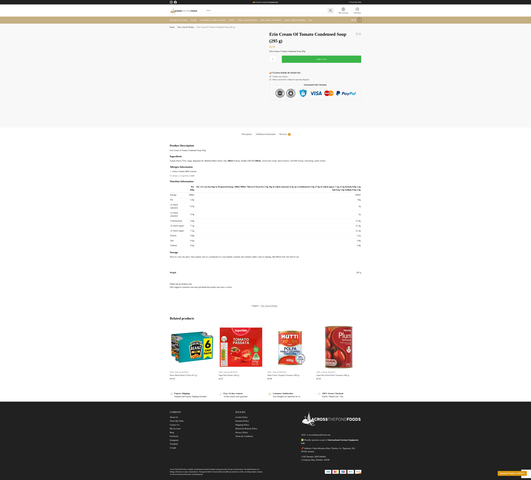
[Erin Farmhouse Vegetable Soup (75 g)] (359, 34)
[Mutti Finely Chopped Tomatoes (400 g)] (290, 347)
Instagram (174, 440)
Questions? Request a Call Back (512, 473)
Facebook (174, 436)
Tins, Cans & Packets (185, 27)
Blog (172, 432)
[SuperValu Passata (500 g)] (241, 347)
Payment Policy (242, 421)
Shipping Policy (242, 425)
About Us (174, 417)
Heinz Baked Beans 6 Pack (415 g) (183, 375)
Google (173, 448)
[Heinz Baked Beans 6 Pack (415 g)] (192, 347)
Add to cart (321, 59)
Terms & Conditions (244, 436)
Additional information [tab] (266, 134)
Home (172, 27)
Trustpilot (174, 444)
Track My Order (177, 421)
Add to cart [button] (192, 385)
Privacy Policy (241, 432)
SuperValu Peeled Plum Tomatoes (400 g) (332, 375)
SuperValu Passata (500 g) (229, 375)
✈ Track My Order (355, 2)
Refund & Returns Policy (246, 428)
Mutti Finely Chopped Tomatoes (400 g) (283, 375)
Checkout (357, 13)
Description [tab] (247, 134)
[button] (356, 20)
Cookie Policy (241, 417)
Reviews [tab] (284, 134)
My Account (343, 13)
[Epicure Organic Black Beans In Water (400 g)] (357, 34)
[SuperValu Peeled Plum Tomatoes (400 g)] (338, 347)
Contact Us (174, 425)
